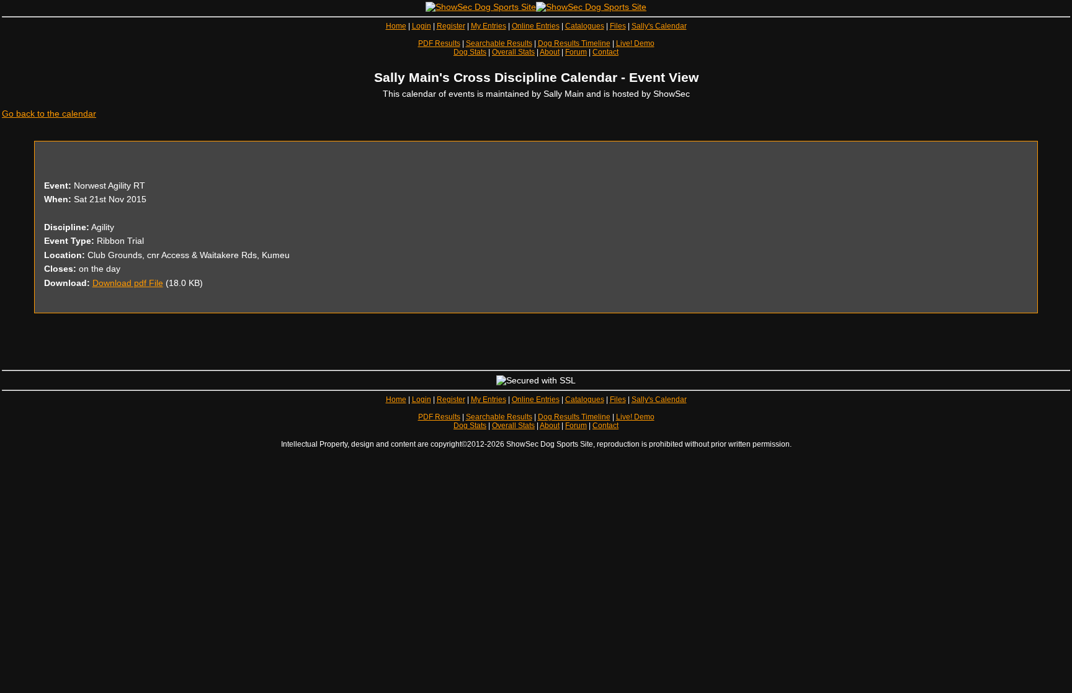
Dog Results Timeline (574, 43)
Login (421, 26)
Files (618, 26)
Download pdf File (127, 283)
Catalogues (584, 26)
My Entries (488, 26)
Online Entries (536, 26)
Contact (605, 52)
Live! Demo (635, 43)
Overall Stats (513, 52)
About (550, 52)
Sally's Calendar (659, 26)
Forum (576, 52)
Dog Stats (469, 52)
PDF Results (439, 43)
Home (396, 26)
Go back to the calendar (49, 113)
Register (451, 26)
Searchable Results (499, 43)
